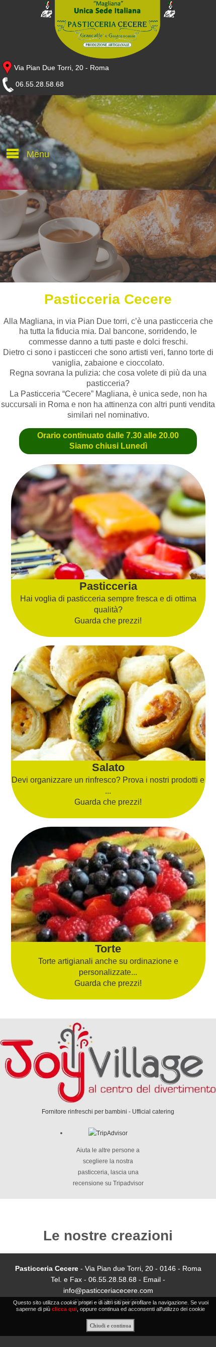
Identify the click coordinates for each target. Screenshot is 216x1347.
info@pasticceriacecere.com (108, 1290)
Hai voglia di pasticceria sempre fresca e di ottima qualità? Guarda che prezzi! (108, 602)
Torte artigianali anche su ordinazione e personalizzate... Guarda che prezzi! (108, 964)
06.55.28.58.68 (39, 84)
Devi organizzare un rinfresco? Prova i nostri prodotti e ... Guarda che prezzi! (108, 783)
